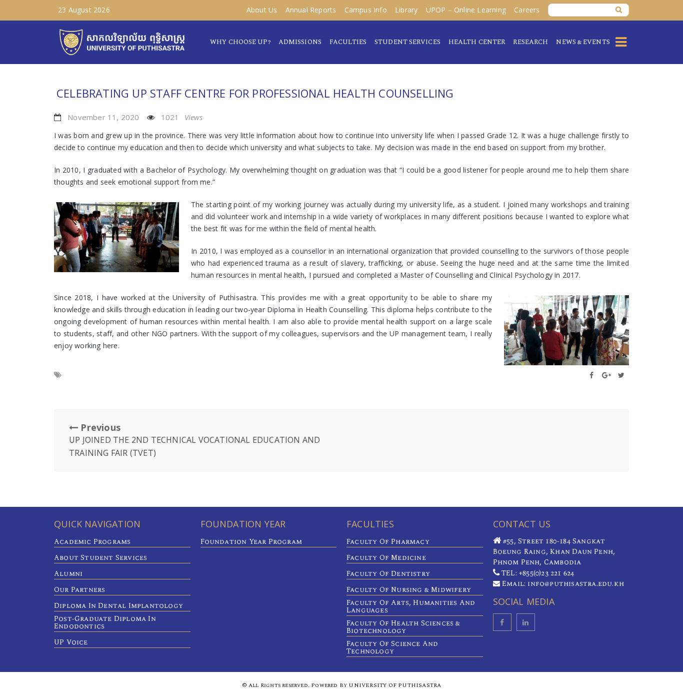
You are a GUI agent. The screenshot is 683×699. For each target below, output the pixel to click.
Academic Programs (92, 541)
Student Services (407, 42)
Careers (527, 10)
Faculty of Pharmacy (388, 541)
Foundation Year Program (251, 541)
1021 (182, 117)
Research (530, 42)
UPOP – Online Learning (466, 10)
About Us (262, 10)
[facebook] (502, 622)
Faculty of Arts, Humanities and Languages (410, 606)
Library (406, 10)
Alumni (68, 573)
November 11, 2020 (103, 117)
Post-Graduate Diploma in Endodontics (105, 622)
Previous (194, 439)
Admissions (300, 42)
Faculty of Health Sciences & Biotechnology (403, 626)
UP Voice (71, 642)
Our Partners (79, 589)
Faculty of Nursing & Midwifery (408, 589)
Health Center (476, 42)
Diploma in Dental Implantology (118, 605)
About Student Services (100, 557)
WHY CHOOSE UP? (240, 42)
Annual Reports (311, 10)
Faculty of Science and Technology (392, 647)
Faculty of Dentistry (388, 573)
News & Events (583, 42)
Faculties (348, 42)
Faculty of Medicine (386, 557)
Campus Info (365, 10)
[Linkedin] (525, 622)
